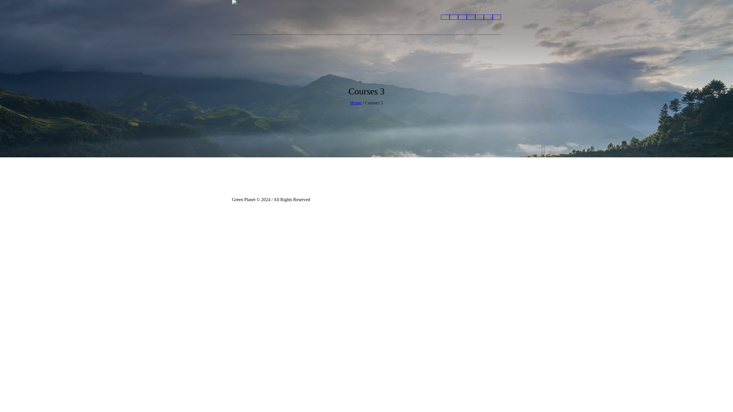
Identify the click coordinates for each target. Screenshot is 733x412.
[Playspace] (479, 17)
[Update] (454, 17)
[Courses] (496, 17)
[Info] (462, 17)
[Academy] (488, 17)
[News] (445, 17)
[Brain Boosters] (471, 17)
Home (355, 102)
